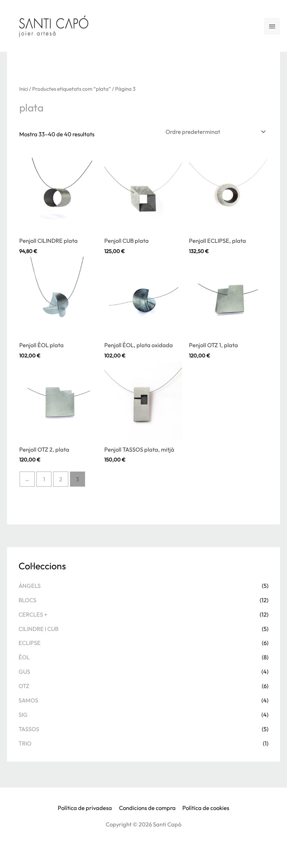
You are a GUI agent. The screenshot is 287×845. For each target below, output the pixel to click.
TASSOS (29, 729)
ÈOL (24, 657)
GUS (24, 671)
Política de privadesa (85, 807)
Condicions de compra (147, 807)
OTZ (24, 685)
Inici (23, 88)
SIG (23, 714)
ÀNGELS (30, 585)
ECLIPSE (30, 642)
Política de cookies (205, 807)
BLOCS (27, 600)
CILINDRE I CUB (38, 628)
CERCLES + (33, 614)
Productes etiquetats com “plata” (71, 88)
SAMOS (28, 700)
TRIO (25, 743)
